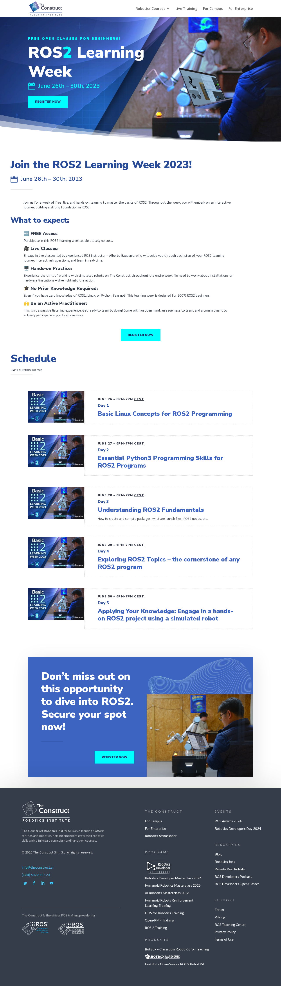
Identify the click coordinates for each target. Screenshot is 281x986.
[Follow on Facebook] (34, 883)
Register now (48, 102)
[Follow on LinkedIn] (42, 883)
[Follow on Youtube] (51, 883)
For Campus (213, 9)
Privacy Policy (225, 932)
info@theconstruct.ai (37, 867)
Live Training (186, 9)
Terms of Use (224, 939)
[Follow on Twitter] (25, 883)
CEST (139, 399)
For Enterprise (241, 9)
